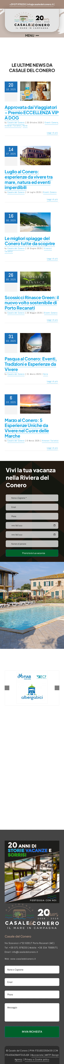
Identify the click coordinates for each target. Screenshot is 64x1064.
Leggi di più (52, 132)
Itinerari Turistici (13, 125)
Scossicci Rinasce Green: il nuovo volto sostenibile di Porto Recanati (32, 302)
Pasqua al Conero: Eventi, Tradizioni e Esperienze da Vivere (31, 364)
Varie (25, 125)
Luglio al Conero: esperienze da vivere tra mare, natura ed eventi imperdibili (29, 179)
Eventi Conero (51, 122)
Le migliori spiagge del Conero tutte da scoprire (30, 241)
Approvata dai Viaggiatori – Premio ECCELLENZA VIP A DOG (32, 112)
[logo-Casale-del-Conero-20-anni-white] (32, 904)
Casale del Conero (16, 122)
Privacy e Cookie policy (37, 1059)
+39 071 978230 (17, 4)
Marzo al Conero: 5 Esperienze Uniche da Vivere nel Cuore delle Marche (27, 428)
